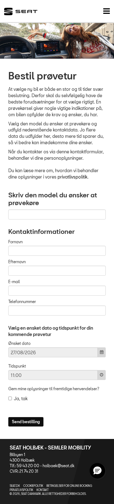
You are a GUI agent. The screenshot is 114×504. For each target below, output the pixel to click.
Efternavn (17, 261)
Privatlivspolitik (21, 490)
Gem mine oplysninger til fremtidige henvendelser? (53, 388)
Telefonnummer (22, 301)
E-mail (14, 281)
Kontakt (43, 490)
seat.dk (15, 485)
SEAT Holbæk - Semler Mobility (50, 447)
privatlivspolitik (72, 176)
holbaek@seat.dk (58, 465)
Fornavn (15, 241)
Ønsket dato (19, 343)
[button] (97, 471)
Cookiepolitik (33, 485)
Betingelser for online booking (69, 485)
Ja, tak (21, 398)
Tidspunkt (17, 366)
